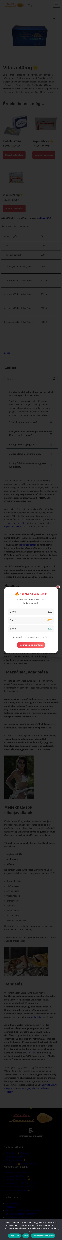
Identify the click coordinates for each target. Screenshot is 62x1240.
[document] (31, 620)
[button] (58, 587)
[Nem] (58, 1229)
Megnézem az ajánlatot (31, 645)
